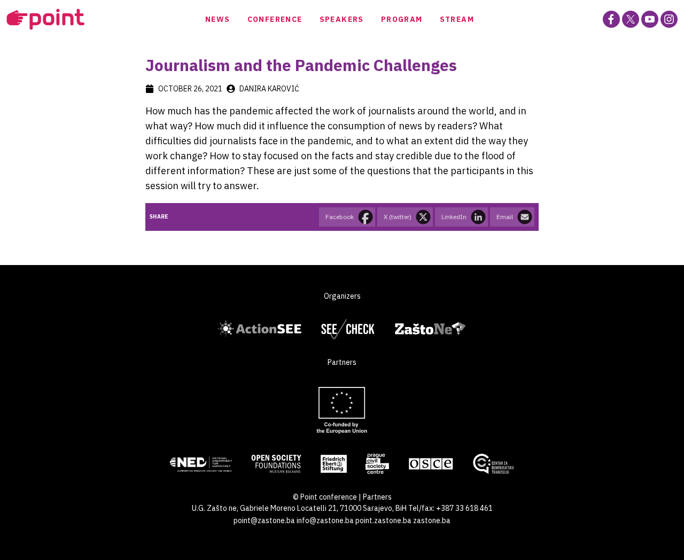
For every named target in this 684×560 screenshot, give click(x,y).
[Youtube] (649, 19)
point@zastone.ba (264, 520)
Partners (377, 497)
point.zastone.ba (383, 520)
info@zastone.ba (325, 520)
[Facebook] (611, 19)
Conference (274, 19)
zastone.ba (431, 520)
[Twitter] (630, 19)
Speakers (342, 19)
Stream (457, 19)
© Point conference (325, 497)
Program (402, 19)
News (217, 19)
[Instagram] (669, 19)
